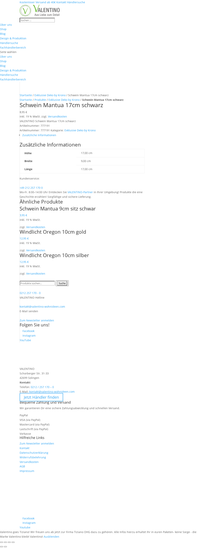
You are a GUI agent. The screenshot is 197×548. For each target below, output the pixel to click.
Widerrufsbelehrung (33, 457)
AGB (22, 466)
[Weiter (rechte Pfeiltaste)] (5, 546)
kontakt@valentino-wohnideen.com (42, 306)
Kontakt (24, 448)
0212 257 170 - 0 (30, 293)
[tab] (83, 135)
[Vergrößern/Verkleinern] (13, 542)
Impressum (27, 471)
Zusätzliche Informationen (39, 135)
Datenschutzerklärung (34, 452)
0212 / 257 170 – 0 (42, 387)
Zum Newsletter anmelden (37, 320)
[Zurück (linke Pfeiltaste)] (1, 546)
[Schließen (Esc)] (1, 542)
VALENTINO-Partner (80, 192)
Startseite (26, 95)
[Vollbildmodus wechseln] (9, 542)
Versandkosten (57, 116)
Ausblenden (51, 536)
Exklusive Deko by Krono (50, 95)
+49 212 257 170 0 (31, 188)
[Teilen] (5, 542)
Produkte (40, 100)
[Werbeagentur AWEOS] (98, 514)
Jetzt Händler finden (41, 397)
